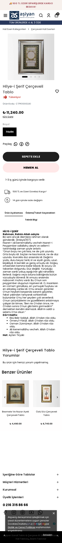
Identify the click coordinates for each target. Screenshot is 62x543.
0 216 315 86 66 (15, 504)
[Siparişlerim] (48, 15)
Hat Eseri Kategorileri (14, 29)
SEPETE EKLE (31, 157)
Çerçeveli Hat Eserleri (43, 29)
